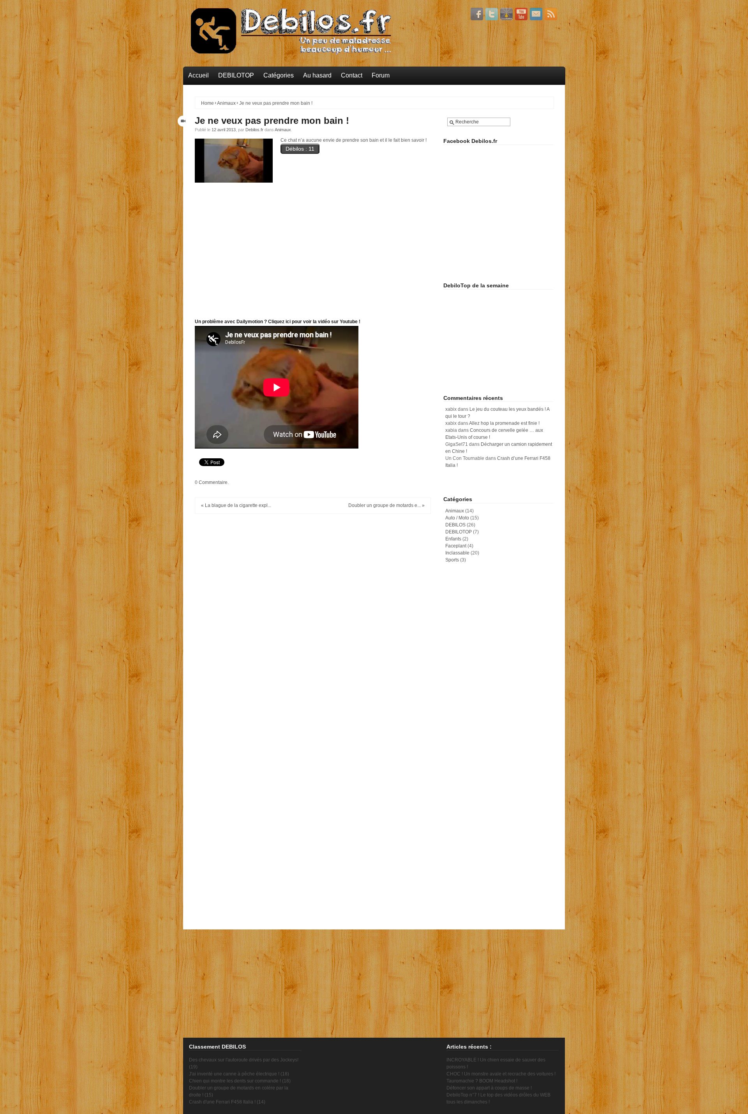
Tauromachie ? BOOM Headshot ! (481, 1081)
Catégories (278, 75)
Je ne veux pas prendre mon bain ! (272, 120)
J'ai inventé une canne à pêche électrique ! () (239, 1074)
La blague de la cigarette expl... (238, 505)
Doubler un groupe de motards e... (384, 505)
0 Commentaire (211, 482)
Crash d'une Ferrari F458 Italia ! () (227, 1102)
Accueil (198, 75)
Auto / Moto (457, 518)
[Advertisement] (501, 220)
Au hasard (317, 75)
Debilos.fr (254, 129)
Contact (351, 75)
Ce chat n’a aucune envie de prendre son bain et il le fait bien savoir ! (353, 140)
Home (207, 103)
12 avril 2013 (224, 129)
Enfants (453, 539)
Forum (381, 75)
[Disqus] (313, 617)
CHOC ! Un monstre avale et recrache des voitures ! (501, 1074)
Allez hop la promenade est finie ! (504, 423)
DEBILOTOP (236, 75)
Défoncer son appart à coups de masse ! (489, 1088)
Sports (452, 560)
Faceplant (455, 546)
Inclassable (457, 553)
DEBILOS (455, 525)
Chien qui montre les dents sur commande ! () (240, 1081)
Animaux (226, 103)
